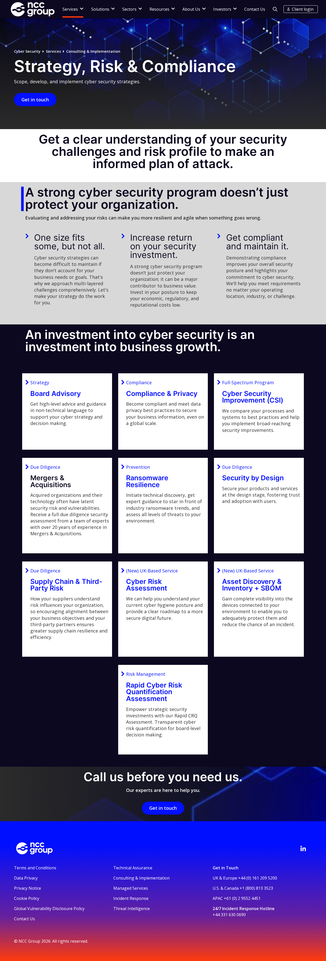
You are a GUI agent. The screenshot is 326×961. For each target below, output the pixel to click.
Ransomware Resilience (147, 481)
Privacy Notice (27, 888)
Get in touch (35, 100)
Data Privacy (26, 878)
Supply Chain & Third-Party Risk (66, 584)
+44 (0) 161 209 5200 (257, 878)
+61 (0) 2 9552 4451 (242, 898)
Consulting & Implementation (93, 51)
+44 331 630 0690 (229, 914)
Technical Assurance (132, 868)
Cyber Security (27, 51)
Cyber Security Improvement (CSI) (252, 396)
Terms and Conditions (35, 868)
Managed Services (130, 888)
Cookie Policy (26, 898)
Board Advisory (55, 393)
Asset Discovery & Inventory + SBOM (252, 584)
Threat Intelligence (131, 908)
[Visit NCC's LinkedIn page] (303, 848)
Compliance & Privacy (161, 393)
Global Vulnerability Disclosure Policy (49, 908)
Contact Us (254, 9)
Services (53, 51)
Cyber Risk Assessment (146, 584)
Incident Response (130, 898)
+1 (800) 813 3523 (256, 888)
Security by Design (253, 478)
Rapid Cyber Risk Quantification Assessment (154, 692)
